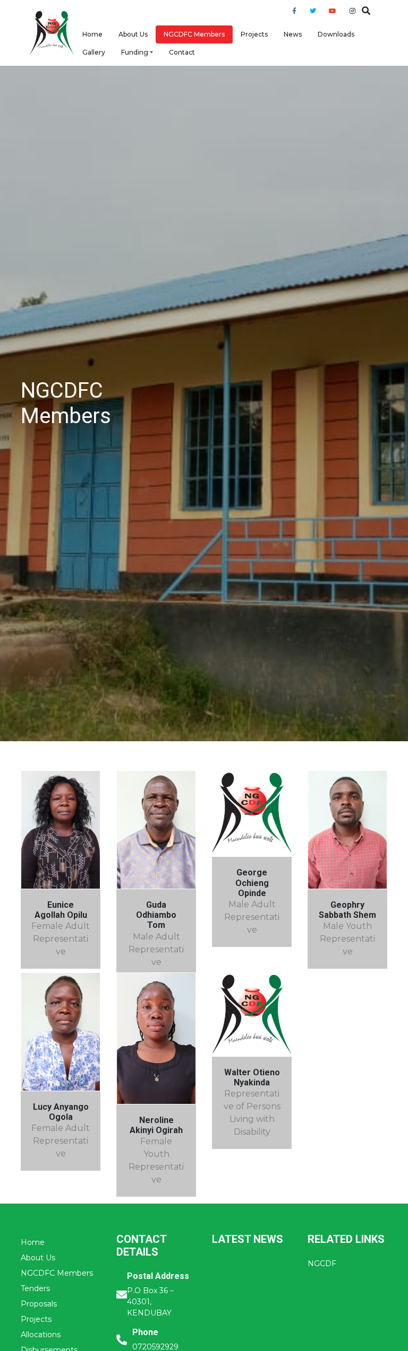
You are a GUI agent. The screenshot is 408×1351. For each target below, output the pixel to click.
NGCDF (322, 1263)
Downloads (336, 34)
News (293, 34)
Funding (134, 52)
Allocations (41, 1334)
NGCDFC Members (194, 34)
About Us (133, 34)
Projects (254, 34)
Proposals (39, 1304)
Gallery (93, 52)
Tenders (35, 1288)
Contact (182, 52)
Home (92, 34)
